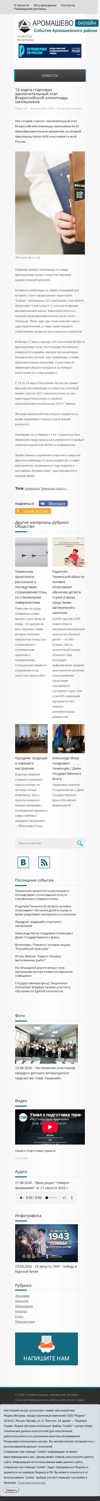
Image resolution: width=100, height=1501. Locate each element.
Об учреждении (45, 5)
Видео (21, 1100)
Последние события (34, 880)
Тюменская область (53, 488)
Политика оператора (32, 1482)
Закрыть (11, 1490)
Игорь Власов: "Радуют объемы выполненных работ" (38, 958)
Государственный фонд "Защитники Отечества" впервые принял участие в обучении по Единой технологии (42, 987)
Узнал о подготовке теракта (35, 1151)
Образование (24, 1306)
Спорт (19, 1316)
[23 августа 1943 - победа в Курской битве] (46, 1261)
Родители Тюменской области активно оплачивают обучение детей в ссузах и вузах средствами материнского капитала (68, 592)
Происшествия (25, 1321)
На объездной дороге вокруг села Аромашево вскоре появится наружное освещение (44, 972)
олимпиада (32, 488)
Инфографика (28, 1215)
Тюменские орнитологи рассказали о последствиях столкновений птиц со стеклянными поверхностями (31, 587)
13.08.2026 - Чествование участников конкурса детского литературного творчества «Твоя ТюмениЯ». (45, 1073)
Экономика (22, 1296)
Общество (21, 108)
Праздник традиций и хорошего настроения (31, 763)
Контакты (68, 5)
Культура (21, 1311)
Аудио (21, 1171)
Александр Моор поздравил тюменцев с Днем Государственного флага (66, 768)
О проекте (21, 5)
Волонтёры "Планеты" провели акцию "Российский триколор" (42, 947)
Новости (50, 75)
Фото (20, 1015)
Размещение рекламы (30, 9)
